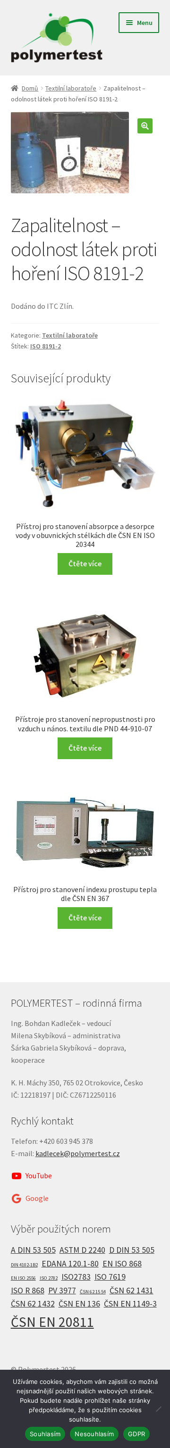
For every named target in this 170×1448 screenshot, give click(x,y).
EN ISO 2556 (23, 1278)
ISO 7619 (110, 1277)
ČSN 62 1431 (131, 1290)
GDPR (136, 1434)
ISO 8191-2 (45, 346)
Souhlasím (45, 1434)
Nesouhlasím (94, 1434)
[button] (145, 125)
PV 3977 (62, 1290)
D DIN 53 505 (131, 1250)
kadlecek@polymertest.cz (77, 1153)
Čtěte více (85, 563)
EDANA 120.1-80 (70, 1263)
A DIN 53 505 (33, 1250)
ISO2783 (76, 1277)
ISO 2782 (49, 1278)
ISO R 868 (27, 1290)
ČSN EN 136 (79, 1304)
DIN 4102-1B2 (24, 1265)
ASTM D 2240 (82, 1250)
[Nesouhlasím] (158, 1409)
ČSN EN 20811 (52, 1322)
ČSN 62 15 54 (93, 1292)
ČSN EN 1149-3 (130, 1304)
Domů (30, 88)
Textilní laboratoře (70, 88)
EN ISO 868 (122, 1263)
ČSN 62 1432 (33, 1304)
